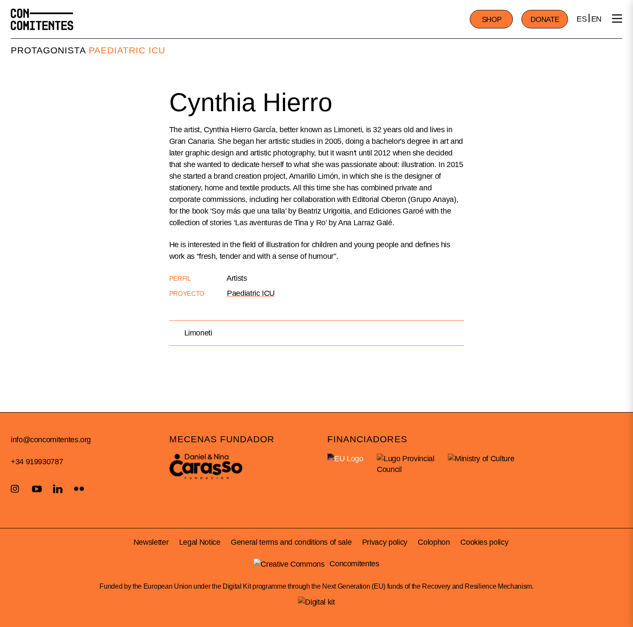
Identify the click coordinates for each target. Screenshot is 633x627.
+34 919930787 (37, 461)
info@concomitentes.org (51, 439)
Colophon (434, 542)
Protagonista (48, 50)
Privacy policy (384, 542)
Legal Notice (199, 542)
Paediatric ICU (127, 50)
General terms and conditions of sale (291, 542)
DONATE (545, 20)
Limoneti (198, 333)
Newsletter (150, 542)
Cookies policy (484, 542)
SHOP (492, 20)
